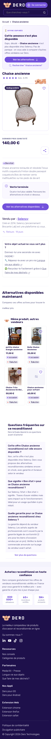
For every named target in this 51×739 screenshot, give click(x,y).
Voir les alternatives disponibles (23, 206)
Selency (23, 218)
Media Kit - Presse (11, 671)
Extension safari (10, 715)
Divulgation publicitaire (13, 730)
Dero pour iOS (9, 691)
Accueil (5, 22)
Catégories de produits (13, 658)
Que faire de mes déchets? (15, 678)
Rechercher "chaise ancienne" (27, 65)
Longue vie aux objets (13, 674)
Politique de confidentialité (15, 725)
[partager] (45, 151)
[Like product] (44, 88)
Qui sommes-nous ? (12, 635)
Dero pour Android (11, 695)
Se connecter (39, 5)
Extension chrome (11, 708)
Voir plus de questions (26, 555)
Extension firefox (10, 712)
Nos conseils (8, 654)
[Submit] (44, 12)
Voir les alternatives (23, 59)
